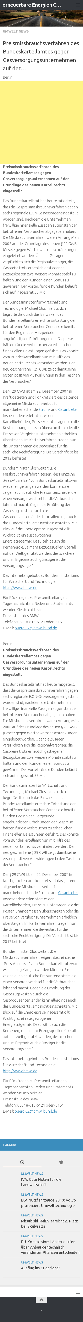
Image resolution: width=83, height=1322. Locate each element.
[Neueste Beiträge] (22, 1162)
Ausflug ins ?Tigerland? (40, 1268)
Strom (44, 409)
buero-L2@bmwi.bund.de (36, 628)
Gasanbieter (68, 409)
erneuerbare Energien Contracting (32, 5)
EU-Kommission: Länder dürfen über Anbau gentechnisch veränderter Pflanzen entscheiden (50, 1247)
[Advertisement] (41, 122)
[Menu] (78, 5)
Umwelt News (16, 31)
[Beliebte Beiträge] (61, 1162)
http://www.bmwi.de (20, 588)
